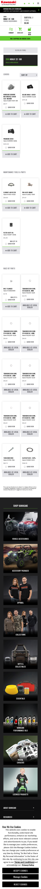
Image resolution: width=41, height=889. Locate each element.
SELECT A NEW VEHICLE (12, 62)
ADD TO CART (12, 114)
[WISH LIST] (25, 3)
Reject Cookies (20, 884)
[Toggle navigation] (38, 3)
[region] (20, 854)
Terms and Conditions (24, 862)
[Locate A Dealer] (34, 3)
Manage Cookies (20, 877)
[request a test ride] (29, 3)
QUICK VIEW (11, 107)
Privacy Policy (28, 865)
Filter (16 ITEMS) (20, 50)
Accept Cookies (20, 870)
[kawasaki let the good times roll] (11, 3)
